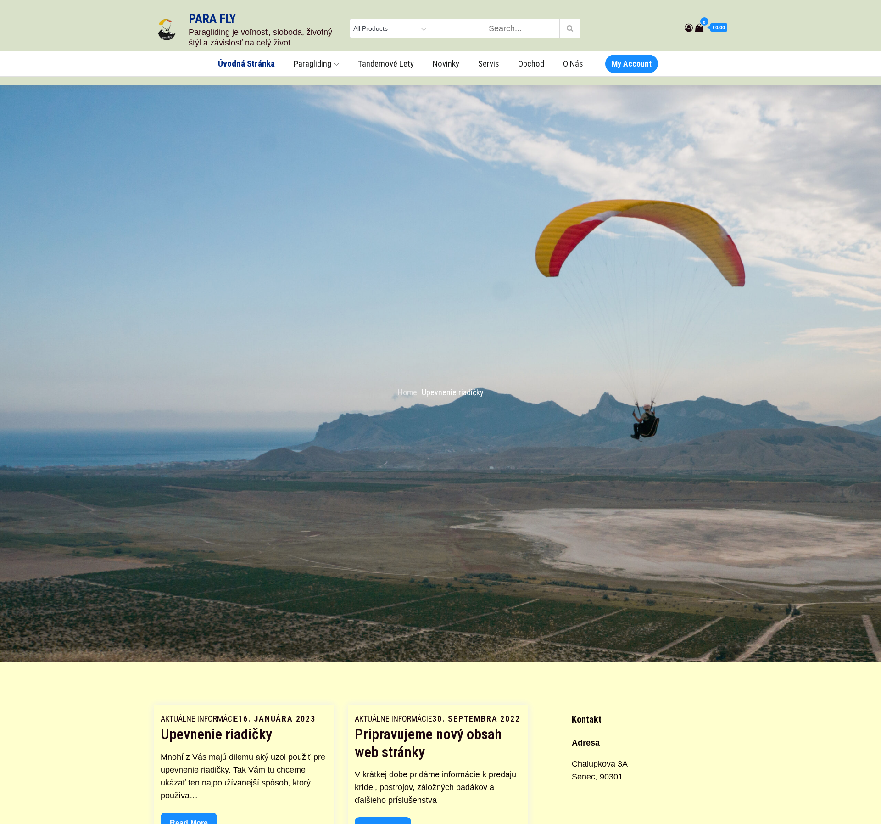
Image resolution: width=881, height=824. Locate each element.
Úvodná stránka (246, 63)
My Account (632, 63)
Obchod (531, 63)
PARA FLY (212, 18)
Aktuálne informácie (199, 718)
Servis (488, 63)
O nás (573, 63)
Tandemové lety (386, 63)
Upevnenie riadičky (216, 734)
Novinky (446, 63)
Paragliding (312, 63)
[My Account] (689, 28)
